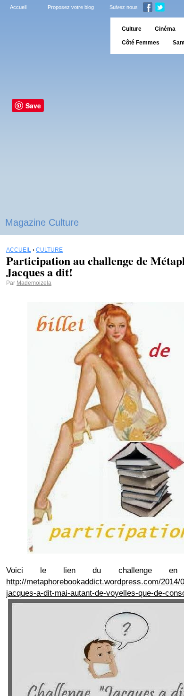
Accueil (18, 7)
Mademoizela (34, 283)
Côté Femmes (140, 42)
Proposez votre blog (71, 7)
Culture (132, 29)
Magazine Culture (42, 222)
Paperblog (52, 36)
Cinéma (165, 29)
